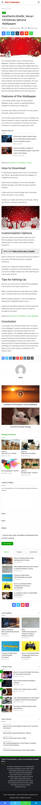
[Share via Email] (28, 358)
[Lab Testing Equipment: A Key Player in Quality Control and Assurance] (7, 700)
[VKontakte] (24, 358)
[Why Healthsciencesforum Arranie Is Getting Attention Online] (7, 569)
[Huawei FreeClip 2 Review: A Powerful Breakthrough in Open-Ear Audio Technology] (7, 150)
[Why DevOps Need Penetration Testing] (7, 683)
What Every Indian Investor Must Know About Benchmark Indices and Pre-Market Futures (24, 139)
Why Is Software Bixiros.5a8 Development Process (10, 632)
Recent (6, 552)
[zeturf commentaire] (12, 2)
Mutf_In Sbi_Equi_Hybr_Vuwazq (29, 471)
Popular (19, 552)
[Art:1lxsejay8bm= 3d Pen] (11, 464)
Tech (9, 9)
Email (4, 521)
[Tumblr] (14, 358)
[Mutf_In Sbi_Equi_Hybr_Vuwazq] (30, 464)
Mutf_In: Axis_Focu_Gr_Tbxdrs (9, 452)
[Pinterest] (17, 358)
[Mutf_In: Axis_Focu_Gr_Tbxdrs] (11, 444)
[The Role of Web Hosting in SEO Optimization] (7, 709)
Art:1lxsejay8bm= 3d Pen (10, 471)
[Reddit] (21, 358)
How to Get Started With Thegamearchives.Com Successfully (22, 586)
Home (5, 9)
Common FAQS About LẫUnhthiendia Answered (9, 655)
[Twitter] (6, 358)
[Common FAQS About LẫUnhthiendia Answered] (7, 577)
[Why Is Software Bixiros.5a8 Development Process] (7, 560)
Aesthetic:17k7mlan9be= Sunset (20, 163)
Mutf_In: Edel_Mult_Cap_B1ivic (28, 452)
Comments (33, 552)
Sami (5, 28)
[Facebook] (3, 358)
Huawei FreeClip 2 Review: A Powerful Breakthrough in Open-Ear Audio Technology (26, 150)
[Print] (32, 358)
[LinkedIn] (10, 358)
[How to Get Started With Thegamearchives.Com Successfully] (7, 586)
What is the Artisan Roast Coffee (25, 689)
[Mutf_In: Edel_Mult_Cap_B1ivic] (30, 444)
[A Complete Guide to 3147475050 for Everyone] (7, 595)
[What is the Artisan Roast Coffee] (7, 691)
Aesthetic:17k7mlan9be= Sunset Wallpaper (24, 316)
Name (4, 513)
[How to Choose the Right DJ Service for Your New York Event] (7, 674)
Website (4, 528)
